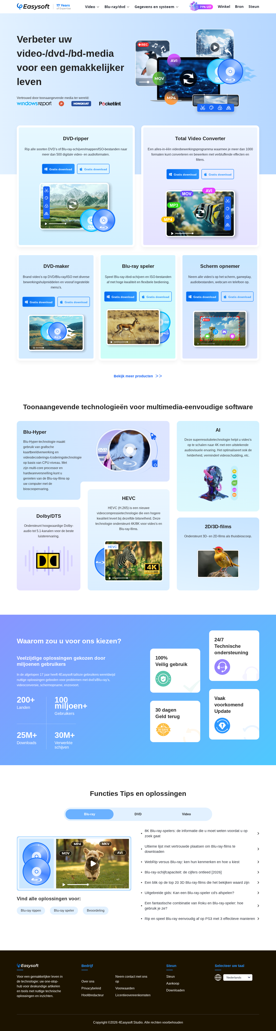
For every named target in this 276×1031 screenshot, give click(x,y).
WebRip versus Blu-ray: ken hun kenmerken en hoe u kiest (192, 862)
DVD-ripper (75, 138)
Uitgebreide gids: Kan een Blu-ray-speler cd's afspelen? (189, 893)
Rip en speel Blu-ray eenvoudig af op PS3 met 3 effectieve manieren (200, 919)
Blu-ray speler (138, 266)
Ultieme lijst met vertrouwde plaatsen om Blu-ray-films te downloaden (190, 849)
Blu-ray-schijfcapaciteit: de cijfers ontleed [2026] (183, 872)
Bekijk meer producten (134, 376)
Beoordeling (95, 910)
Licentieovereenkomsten (133, 995)
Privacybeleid (91, 988)
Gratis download (60, 169)
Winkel (224, 6)
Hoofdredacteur (92, 995)
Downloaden (175, 990)
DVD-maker (56, 266)
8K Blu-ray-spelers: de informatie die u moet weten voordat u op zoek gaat (196, 833)
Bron (239, 6)
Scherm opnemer (220, 266)
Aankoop (172, 983)
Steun (254, 6)
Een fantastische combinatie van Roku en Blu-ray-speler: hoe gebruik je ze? (194, 905)
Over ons (87, 981)
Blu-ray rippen (31, 910)
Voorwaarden (125, 988)
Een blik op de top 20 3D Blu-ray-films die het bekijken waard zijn (197, 883)
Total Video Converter (200, 138)
